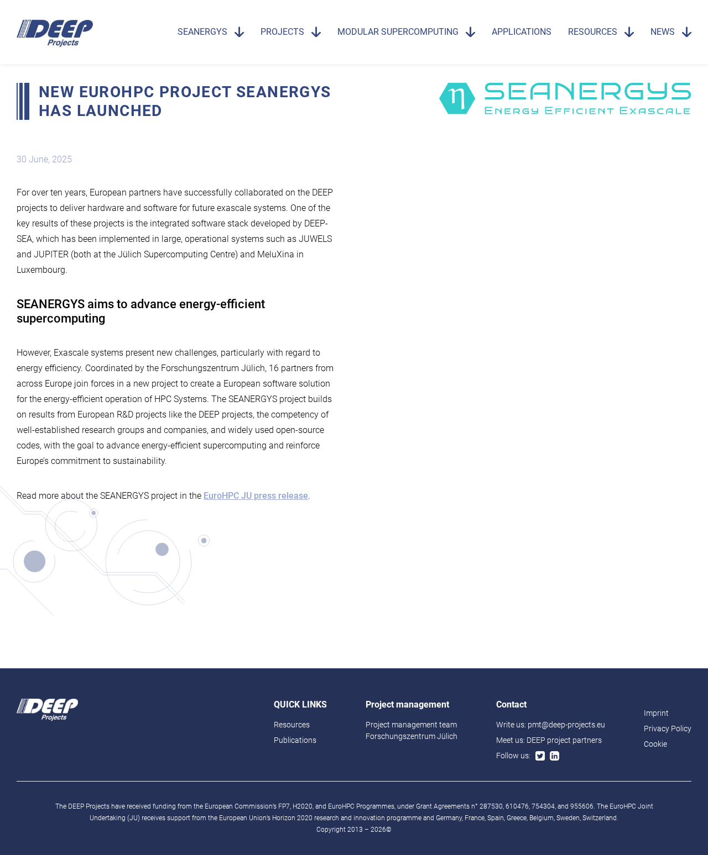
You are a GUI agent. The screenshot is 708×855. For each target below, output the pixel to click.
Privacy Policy (667, 728)
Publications (295, 740)
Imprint (656, 713)
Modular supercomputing (398, 32)
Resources (592, 32)
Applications (521, 32)
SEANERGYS (202, 32)
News (662, 32)
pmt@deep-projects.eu (566, 724)
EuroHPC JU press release (256, 495)
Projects (282, 32)
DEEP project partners (564, 740)
